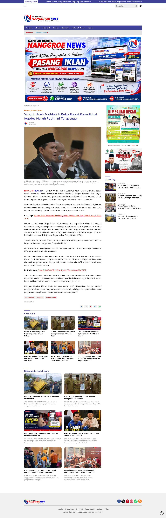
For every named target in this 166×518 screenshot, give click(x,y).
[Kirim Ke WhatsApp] (99, 306)
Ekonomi (65, 28)
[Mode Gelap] (140, 6)
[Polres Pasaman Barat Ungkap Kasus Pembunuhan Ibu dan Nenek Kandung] (110, 207)
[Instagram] (131, 501)
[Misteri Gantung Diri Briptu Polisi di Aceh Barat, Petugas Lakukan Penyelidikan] (63, 347)
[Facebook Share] (81, 306)
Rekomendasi (41, 33)
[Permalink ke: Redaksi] (26, 123)
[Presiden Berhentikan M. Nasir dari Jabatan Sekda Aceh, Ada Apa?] (36, 347)
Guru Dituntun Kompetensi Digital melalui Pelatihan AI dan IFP (88, 334)
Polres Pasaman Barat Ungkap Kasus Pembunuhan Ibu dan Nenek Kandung (105, 2)
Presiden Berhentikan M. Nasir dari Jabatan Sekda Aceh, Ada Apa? (36, 358)
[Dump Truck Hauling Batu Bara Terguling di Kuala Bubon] (36, 323)
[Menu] (25, 6)
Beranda (29, 28)
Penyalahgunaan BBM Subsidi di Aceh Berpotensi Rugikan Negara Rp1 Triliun (89, 358)
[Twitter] (123, 501)
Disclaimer (69, 509)
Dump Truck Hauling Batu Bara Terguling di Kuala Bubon (45, 2)
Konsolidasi (29, 297)
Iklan (107, 509)
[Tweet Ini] (86, 306)
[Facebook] (119, 501)
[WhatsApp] (136, 501)
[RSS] (140, 501)
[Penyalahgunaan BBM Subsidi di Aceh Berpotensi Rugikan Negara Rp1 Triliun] (90, 347)
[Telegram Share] (95, 306)
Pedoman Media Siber (94, 509)
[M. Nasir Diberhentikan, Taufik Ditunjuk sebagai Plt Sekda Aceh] (63, 323)
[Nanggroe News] (41, 18)
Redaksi (31, 123)
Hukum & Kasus (78, 28)
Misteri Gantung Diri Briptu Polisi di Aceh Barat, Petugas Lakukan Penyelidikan (62, 358)
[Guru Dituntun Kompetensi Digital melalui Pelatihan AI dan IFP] (90, 323)
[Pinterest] (127, 501)
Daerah (56, 28)
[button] (136, 6)
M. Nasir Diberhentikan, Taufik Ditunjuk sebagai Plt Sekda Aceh (63, 334)
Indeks (90, 28)
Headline (29, 33)
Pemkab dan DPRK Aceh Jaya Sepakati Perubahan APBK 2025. (62, 270)
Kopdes (40, 297)
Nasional (46, 28)
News (38, 28)
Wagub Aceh (51, 297)
